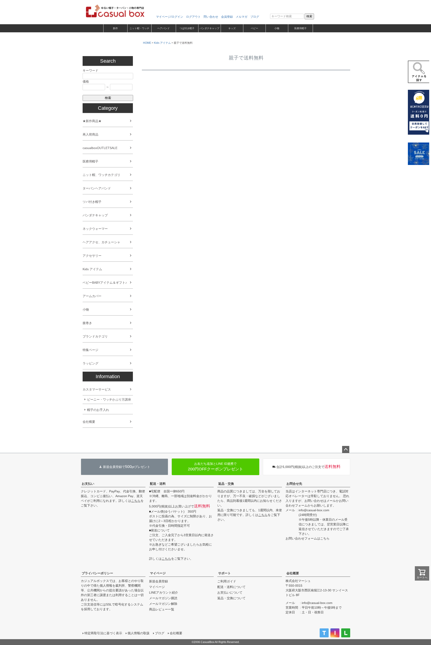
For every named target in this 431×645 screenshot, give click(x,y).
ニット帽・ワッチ (139, 28)
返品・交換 (226, 483)
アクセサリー (92, 255)
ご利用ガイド (226, 581)
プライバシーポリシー (97, 573)
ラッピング (90, 363)
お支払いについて (229, 592)
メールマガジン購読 (163, 598)
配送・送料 (158, 483)
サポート (224, 573)
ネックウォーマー (95, 228)
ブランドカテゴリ (95, 336)
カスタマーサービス (97, 389)
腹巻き (87, 323)
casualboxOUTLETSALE (100, 148)
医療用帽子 (300, 28)
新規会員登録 (158, 581)
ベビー (254, 28)
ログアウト (193, 16)
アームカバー (92, 296)
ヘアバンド (163, 28)
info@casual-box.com (314, 510)
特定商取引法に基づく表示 (103, 633)
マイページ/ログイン (169, 16)
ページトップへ (345, 449)
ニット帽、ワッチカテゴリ (101, 175)
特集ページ (90, 350)
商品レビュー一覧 (161, 609)
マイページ (158, 573)
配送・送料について (231, 587)
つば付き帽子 (187, 28)
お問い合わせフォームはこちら (308, 538)
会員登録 (227, 16)
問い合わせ (211, 16)
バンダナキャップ (209, 28)
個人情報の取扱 (139, 633)
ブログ (254, 16)
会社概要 (89, 421)
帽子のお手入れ (98, 410)
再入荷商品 (90, 134)
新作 (115, 28)
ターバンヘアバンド (97, 188)
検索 (309, 16)
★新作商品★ (92, 121)
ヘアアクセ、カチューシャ (101, 242)
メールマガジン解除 (163, 604)
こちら (136, 500)
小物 (276, 28)
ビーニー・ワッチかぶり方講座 (109, 399)
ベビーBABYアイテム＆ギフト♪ (105, 282)
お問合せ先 (294, 483)
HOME (147, 42)
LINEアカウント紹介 (163, 592)
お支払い (88, 483)
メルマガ (241, 16)
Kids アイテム (92, 269)
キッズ (232, 28)
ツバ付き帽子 (92, 202)
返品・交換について (231, 598)
